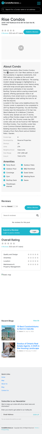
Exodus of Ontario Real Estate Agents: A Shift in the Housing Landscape (28, 345)
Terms (36, 428)
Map (2, 380)
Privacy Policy (5, 429)
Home (3, 377)
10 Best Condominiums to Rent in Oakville (28, 327)
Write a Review (32, 207)
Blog (2, 387)
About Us (4, 384)
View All (36, 321)
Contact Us (5, 390)
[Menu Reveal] (39, 3)
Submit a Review (32, 32)
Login (34, 231)
